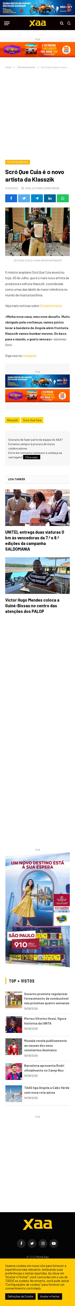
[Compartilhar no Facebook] (11, 198)
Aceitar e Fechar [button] (50, 1296)
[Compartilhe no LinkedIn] (50, 198)
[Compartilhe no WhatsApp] (63, 198)
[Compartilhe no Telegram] (37, 198)
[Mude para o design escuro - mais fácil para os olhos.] (68, 23)
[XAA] (37, 23)
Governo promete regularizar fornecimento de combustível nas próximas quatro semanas (46, 998)
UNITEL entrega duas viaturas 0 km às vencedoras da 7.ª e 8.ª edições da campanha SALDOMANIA (34, 541)
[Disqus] (37, 676)
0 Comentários (50, 188)
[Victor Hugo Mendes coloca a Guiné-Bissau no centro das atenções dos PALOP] (37, 575)
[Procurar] (61, 23)
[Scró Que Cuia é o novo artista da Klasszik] (37, 231)
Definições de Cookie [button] (20, 1296)
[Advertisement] (37, 113)
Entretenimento (17, 162)
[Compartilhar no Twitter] (24, 198)
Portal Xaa (42, 1257)
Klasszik (12, 420)
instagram (29, 356)
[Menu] (7, 23)
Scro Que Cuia (32, 420)
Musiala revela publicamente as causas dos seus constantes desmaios (45, 1045)
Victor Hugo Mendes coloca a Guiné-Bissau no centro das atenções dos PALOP (32, 605)
